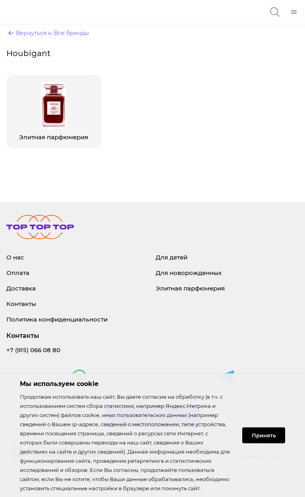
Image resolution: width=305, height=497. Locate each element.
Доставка (21, 288)
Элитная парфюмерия (190, 288)
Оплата (17, 273)
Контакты (21, 304)
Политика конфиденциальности (57, 319)
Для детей (171, 257)
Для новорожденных (189, 273)
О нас (15, 257)
